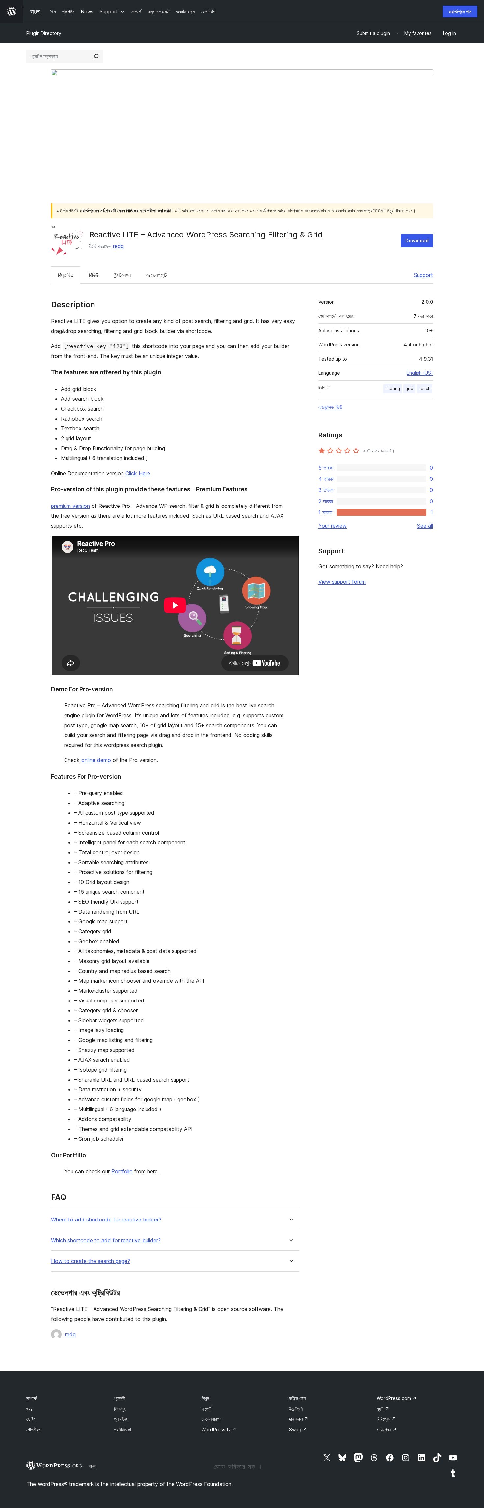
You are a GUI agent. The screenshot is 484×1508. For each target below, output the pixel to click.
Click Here (137, 473)
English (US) (420, 373)
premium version (70, 506)
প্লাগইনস (121, 1419)
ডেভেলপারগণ (211, 1419)
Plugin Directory (43, 33)
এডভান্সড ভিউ (330, 407)
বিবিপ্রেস (386, 1419)
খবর (29, 1409)
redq (118, 246)
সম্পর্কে (31, 1398)
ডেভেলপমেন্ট (156, 275)
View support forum (342, 581)
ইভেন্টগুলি (296, 1409)
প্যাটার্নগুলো (122, 1429)
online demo (96, 760)
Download (417, 240)
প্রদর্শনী (119, 1398)
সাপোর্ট (206, 1409)
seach (424, 388)
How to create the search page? (90, 1261)
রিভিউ (94, 275)
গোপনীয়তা (34, 1429)
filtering (392, 388)
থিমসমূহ (119, 1409)
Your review (332, 525)
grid (409, 388)
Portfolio (122, 1171)
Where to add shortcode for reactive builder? (106, 1220)
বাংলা (92, 1466)
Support (423, 275)
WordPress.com (397, 1398)
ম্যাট (383, 1409)
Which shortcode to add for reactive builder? (106, 1240)
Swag (298, 1429)
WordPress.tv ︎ (219, 1429)
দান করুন (298, 1419)
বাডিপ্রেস (387, 1429)
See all (425, 525)
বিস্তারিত (65, 275)
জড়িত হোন (297, 1398)
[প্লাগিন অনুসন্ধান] (96, 56)
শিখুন (205, 1398)
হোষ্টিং (30, 1419)
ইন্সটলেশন (122, 275)
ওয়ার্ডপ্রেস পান (460, 11)
